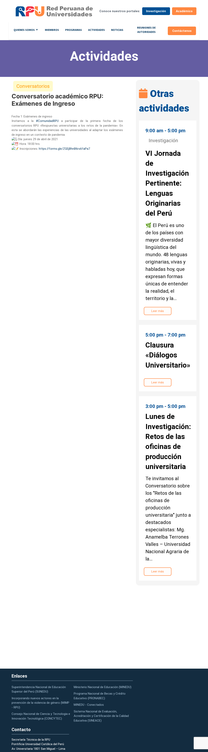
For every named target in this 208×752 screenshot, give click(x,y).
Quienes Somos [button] (24, 30)
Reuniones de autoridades (146, 30)
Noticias (117, 30)
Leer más (157, 311)
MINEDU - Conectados (89, 705)
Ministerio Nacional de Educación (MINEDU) (102, 687)
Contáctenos (182, 31)
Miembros (52, 30)
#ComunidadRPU (47, 121)
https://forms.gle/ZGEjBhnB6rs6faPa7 (64, 149)
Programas (73, 30)
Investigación (156, 11)
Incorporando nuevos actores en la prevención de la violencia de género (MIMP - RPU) (40, 702)
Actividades (96, 30)
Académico (184, 11)
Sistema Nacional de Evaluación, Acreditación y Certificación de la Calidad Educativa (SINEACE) (101, 716)
